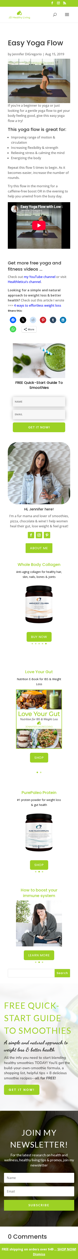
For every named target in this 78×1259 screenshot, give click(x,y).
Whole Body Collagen (39, 564)
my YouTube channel (39, 277)
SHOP (39, 757)
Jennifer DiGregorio (27, 54)
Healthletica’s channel (24, 282)
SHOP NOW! (66, 1249)
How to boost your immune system (39, 892)
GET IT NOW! (22, 1090)
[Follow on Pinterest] (47, 535)
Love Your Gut (39, 672)
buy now (39, 637)
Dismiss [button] (39, 1254)
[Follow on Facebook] (31, 535)
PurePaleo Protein (39, 792)
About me (39, 548)
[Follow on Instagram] (39, 535)
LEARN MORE (39, 955)
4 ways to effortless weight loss (37, 305)
